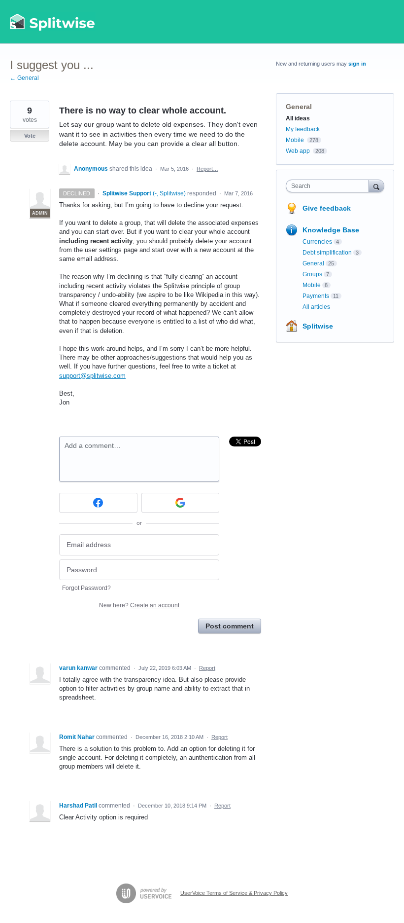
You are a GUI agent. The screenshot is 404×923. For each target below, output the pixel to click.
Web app (298, 151)
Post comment (229, 626)
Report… (207, 169)
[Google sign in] (180, 503)
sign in (357, 64)
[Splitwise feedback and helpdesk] (53, 21)
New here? (139, 605)
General (299, 107)
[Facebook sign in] (98, 503)
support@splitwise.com (92, 375)
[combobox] (330, 186)
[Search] (376, 186)
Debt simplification (327, 252)
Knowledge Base (331, 230)
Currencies (317, 241)
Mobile (295, 140)
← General (24, 77)
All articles (316, 306)
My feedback (303, 129)
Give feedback (327, 208)
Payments (316, 296)
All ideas (298, 118)
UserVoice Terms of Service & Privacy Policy (234, 893)
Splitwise (318, 326)
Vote (29, 136)
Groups (312, 274)
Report (207, 668)
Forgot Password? (86, 588)
